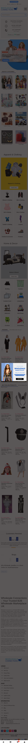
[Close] (26, 363)
